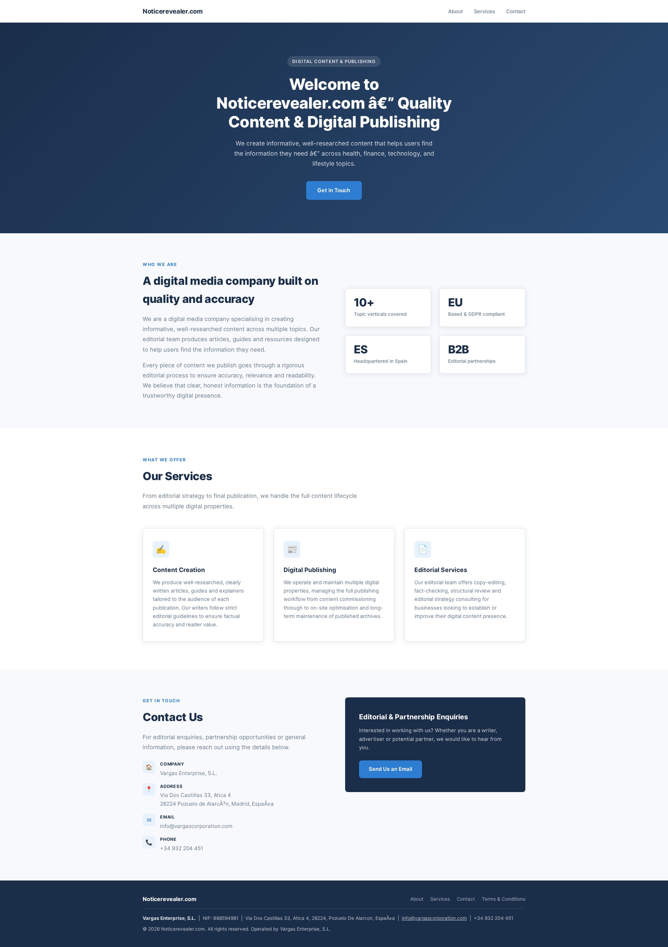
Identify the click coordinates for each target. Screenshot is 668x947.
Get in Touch (333, 190)
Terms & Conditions (503, 899)
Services (484, 11)
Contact (515, 11)
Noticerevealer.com (173, 11)
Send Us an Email (390, 769)
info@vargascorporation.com (434, 918)
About (455, 11)
